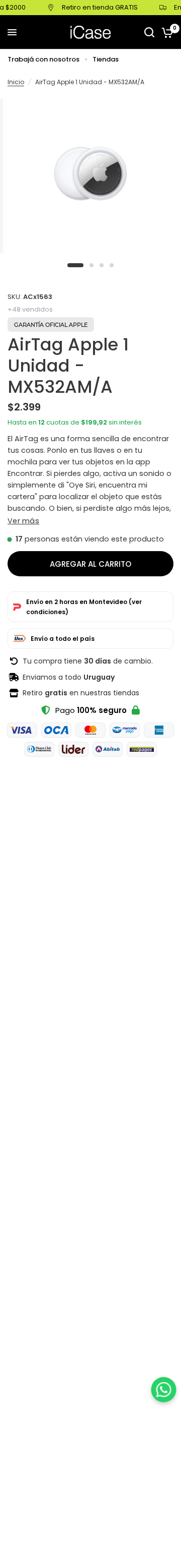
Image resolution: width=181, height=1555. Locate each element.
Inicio (16, 82)
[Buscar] (149, 32)
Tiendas (106, 59)
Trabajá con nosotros (43, 59)
